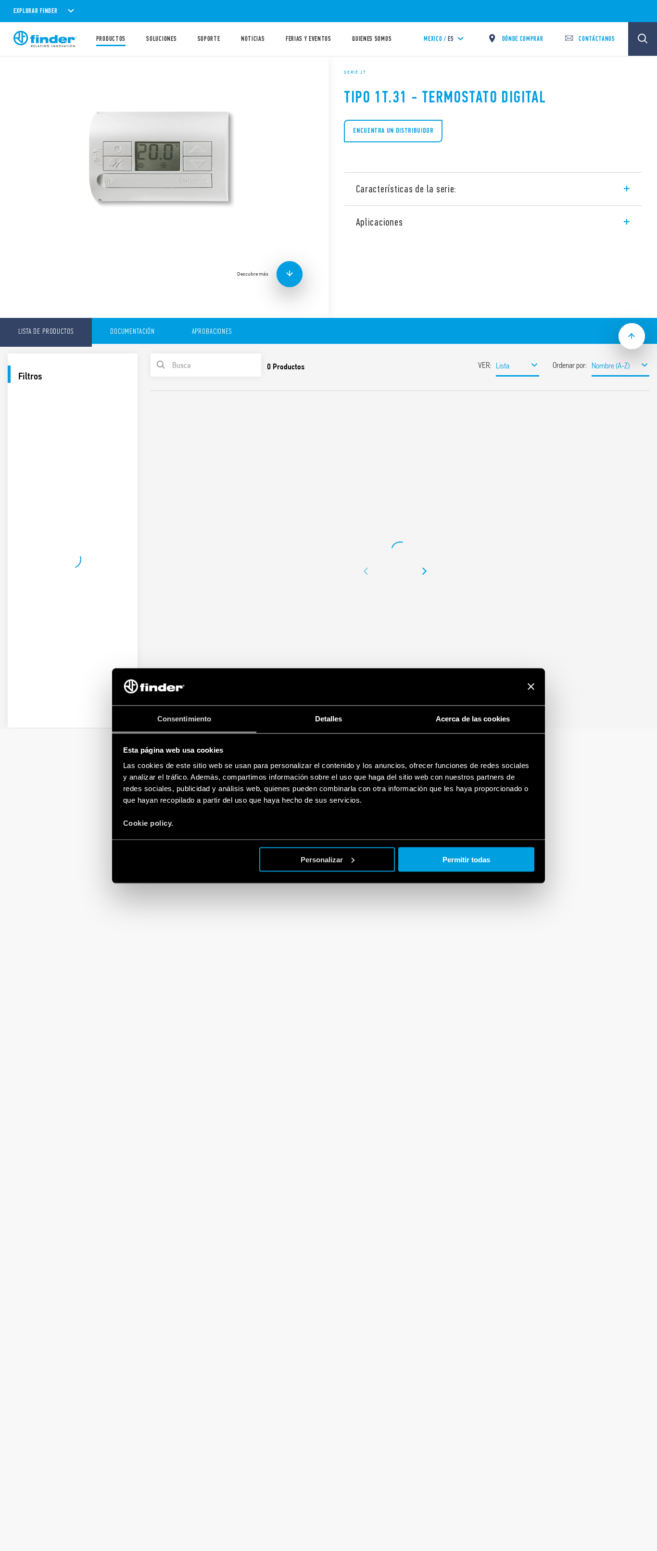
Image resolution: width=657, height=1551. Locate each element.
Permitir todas (466, 859)
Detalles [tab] (328, 718)
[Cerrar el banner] (531, 686)
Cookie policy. (148, 823)
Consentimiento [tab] (184, 718)
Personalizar (322, 859)
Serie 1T (355, 72)
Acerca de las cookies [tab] (473, 718)
